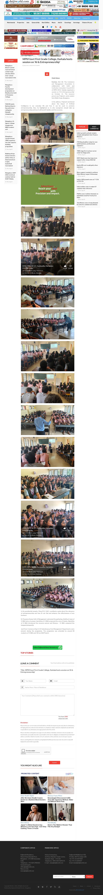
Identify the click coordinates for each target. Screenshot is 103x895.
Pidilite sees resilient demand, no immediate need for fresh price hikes (87, 195)
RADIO (69, 18)
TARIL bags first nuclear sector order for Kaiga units (87, 152)
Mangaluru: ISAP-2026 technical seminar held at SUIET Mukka (10, 176)
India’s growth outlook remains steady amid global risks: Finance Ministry (87, 134)
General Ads (36, 22)
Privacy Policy (96, 888)
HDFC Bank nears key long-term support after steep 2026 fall (87, 159)
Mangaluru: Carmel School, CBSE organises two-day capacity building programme (10, 141)
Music (54, 22)
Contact (89, 886)
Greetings (67, 22)
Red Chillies (45, 22)
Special (50, 18)
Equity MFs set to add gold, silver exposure (87, 166)
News (21, 18)
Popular (82, 127)
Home (74, 886)
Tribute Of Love (87, 22)
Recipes (36, 18)
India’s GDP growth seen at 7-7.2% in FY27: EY (88, 180)
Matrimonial (11, 22)
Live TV (62, 18)
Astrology (76, 22)
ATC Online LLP (80, 890)
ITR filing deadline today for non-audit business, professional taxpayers (87, 143)
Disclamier (97, 886)
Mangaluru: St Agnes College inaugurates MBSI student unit (9, 125)
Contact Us (86, 18)
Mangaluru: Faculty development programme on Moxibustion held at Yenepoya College (10, 91)
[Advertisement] (36, 90)
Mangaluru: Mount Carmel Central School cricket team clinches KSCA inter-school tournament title (10, 71)
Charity (43, 18)
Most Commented (94, 127)
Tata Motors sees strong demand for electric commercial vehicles (87, 203)
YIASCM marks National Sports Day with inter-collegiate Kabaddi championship (10, 109)
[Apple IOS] (43, 27)
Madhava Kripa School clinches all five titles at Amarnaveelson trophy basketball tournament (10, 160)
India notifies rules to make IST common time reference (87, 187)
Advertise (77, 18)
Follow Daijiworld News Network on (46, 647)
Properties (20, 22)
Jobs (27, 22)
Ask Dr (60, 22)
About (81, 886)
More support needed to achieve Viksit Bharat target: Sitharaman (87, 173)
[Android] (95, 22)
